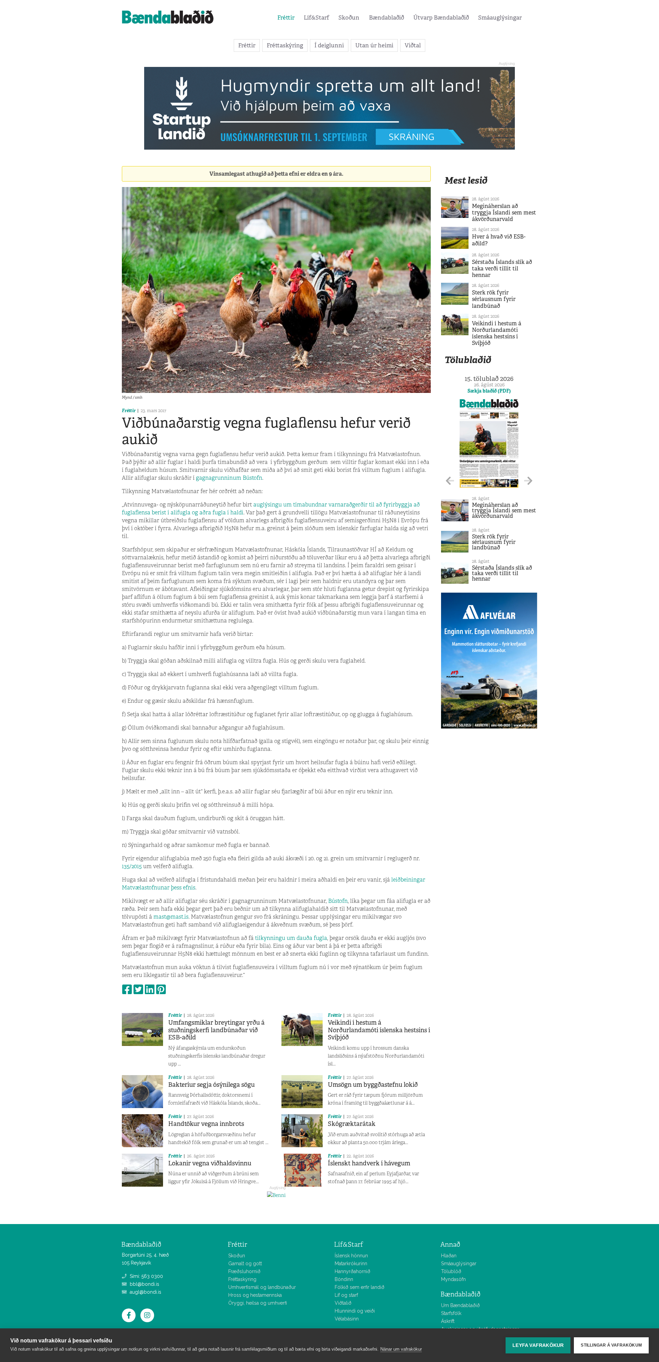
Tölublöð (451, 1271)
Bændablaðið (386, 17)
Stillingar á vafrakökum (611, 1345)
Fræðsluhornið (244, 1271)
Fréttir (285, 17)
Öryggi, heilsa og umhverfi (257, 1303)
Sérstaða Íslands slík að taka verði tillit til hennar (502, 268)
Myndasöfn (453, 1279)
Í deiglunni (329, 45)
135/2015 (132, 866)
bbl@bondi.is (143, 1284)
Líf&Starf (316, 17)
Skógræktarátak (351, 1124)
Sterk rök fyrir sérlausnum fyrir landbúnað (494, 299)
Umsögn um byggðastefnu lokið (373, 1085)
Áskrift (447, 1321)
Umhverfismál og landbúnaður (262, 1287)
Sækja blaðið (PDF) (489, 391)
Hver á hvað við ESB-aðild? (498, 240)
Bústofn (338, 901)
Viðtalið (343, 1303)
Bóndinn (344, 1279)
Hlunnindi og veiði (355, 1311)
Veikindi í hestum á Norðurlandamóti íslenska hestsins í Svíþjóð (379, 1029)
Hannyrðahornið (352, 1271)
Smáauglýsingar (500, 17)
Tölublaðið (467, 360)
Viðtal (413, 45)
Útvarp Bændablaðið (441, 17)
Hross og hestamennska (255, 1295)
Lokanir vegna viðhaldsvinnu (209, 1163)
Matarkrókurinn (351, 1263)
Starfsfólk (451, 1313)
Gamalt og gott (245, 1263)
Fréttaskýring (285, 45)
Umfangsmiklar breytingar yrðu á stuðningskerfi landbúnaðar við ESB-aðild (216, 1029)
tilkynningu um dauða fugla (291, 938)
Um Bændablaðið (460, 1305)
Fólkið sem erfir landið (359, 1287)
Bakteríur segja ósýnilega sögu (211, 1085)
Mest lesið (465, 180)
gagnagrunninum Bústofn (229, 477)
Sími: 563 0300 (145, 1276)
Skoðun (348, 17)
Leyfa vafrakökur (538, 1345)
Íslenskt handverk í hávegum (369, 1163)
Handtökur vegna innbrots (206, 1124)
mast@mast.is (170, 916)
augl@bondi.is (144, 1292)
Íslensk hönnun (351, 1255)
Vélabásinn (347, 1319)
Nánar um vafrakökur (401, 1349)
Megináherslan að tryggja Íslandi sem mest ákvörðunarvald (504, 212)
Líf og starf (346, 1295)
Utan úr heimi (374, 45)
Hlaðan (448, 1255)
